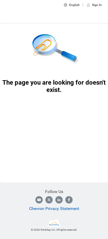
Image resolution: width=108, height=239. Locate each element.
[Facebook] (69, 199)
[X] (49, 199)
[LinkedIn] (59, 199)
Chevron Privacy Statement (54, 208)
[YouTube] (39, 199)
